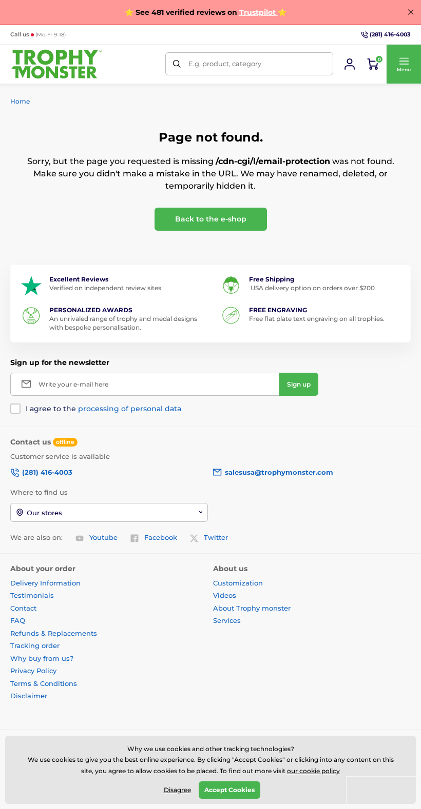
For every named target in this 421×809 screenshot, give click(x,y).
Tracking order (35, 645)
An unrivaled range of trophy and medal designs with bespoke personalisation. (123, 323)
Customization (238, 583)
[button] (403, 64)
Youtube (103, 537)
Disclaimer (28, 696)
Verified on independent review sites (105, 288)
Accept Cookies (229, 790)
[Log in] (349, 64)
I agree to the (103, 408)
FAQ (17, 620)
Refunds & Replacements (53, 633)
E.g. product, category (224, 63)
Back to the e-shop (210, 219)
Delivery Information (45, 583)
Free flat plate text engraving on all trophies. (317, 318)
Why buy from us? (41, 658)
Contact (23, 608)
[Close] (411, 12)
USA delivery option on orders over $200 (312, 288)
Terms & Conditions (43, 683)
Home (20, 101)
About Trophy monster (252, 608)
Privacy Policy (33, 670)
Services (227, 620)
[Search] (176, 63)
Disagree (177, 790)
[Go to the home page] (56, 64)
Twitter (216, 537)
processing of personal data (129, 408)
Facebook (160, 537)
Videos (224, 595)
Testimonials (32, 595)
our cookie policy (313, 771)
